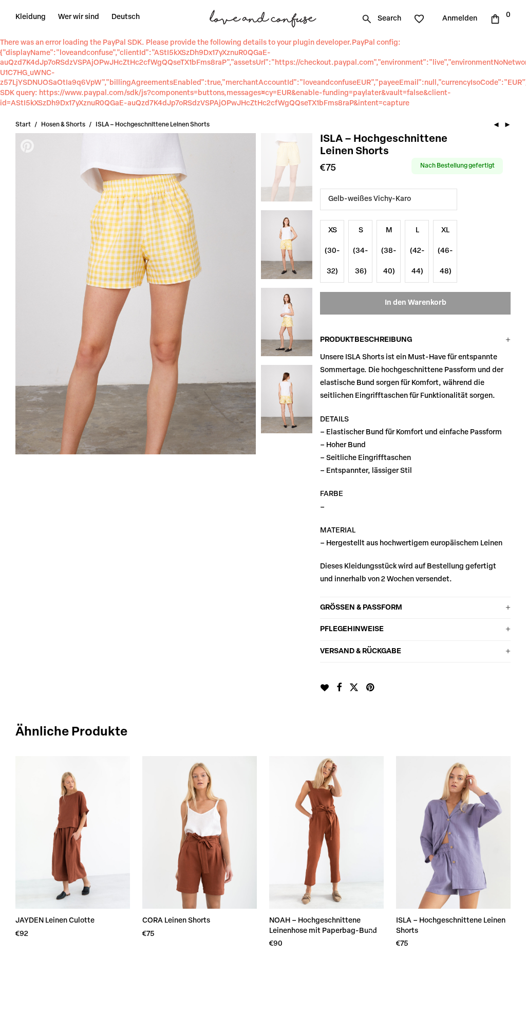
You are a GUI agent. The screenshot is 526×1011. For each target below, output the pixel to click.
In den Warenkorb (415, 303)
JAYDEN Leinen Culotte (55, 921)
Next (243, 293)
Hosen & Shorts (63, 125)
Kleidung (30, 17)
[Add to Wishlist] (324, 688)
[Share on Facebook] (339, 688)
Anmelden (459, 19)
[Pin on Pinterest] (370, 688)
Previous (28, 293)
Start (23, 125)
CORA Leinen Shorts (176, 921)
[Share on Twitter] (354, 688)
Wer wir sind (78, 17)
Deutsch (125, 17)
